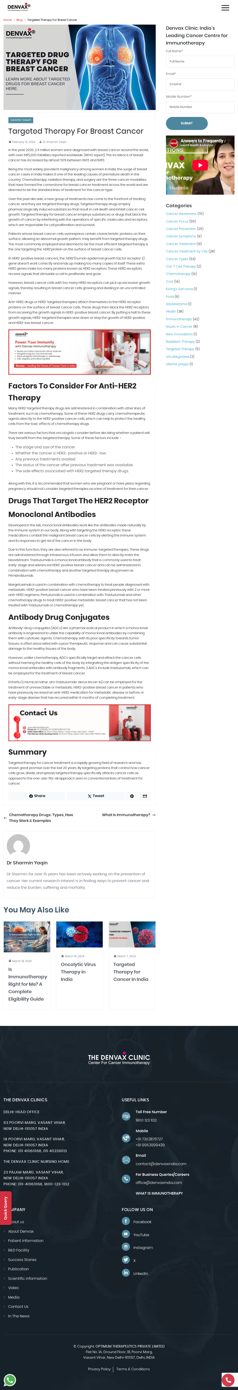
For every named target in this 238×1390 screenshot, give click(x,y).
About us (16, 1222)
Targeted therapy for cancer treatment (39, 763)
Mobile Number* (179, 96)
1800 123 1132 (146, 1120)
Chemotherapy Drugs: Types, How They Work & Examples (41, 818)
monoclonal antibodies (60, 525)
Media (14, 1297)
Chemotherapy (178, 274)
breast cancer (109, 150)
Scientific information (27, 1278)
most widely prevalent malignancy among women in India (70, 169)
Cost (169, 281)
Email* (171, 74)
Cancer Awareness (181, 214)
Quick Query (5, 1208)
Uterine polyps (177, 364)
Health (171, 311)
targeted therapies (74, 489)
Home (7, 20)
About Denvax (21, 1231)
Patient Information (25, 1241)
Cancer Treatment (181, 244)
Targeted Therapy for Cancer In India (131, 972)
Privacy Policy (99, 1369)
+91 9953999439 (150, 1145)
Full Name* (174, 51)
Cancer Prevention (181, 229)
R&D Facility (18, 1250)
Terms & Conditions (133, 1369)
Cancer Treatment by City (187, 251)
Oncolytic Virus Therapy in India (78, 972)
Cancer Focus (177, 221)
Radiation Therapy (180, 341)
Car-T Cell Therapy (181, 266)
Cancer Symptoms (181, 236)
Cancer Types (177, 259)
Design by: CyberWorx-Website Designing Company (119, 1375)
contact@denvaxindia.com (161, 1164)
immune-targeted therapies (106, 549)
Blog (20, 20)
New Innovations (179, 334)
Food (170, 296)
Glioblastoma (176, 304)
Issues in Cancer (179, 326)
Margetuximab (20, 584)
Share (39, 796)
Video (13, 1288)
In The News (19, 1316)
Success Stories (22, 1259)
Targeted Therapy (20, 120)
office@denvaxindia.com (159, 1183)
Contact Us (18, 1307)
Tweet (98, 796)
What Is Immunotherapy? (126, 815)
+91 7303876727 (149, 1139)
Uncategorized (177, 357)
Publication (18, 1269)
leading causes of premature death (102, 174)
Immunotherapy (179, 319)
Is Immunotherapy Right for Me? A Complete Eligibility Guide (27, 984)
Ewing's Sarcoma (179, 289)
